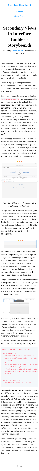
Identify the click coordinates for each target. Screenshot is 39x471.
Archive (19, 12)
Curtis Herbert (19, 5)
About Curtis (19, 16)
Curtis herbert (18, 50)
